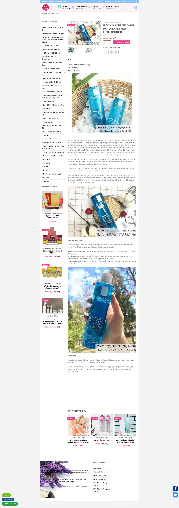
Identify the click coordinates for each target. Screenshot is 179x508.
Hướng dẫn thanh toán (100, 479)
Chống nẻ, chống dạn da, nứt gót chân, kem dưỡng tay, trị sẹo (52, 96)
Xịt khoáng (46, 181)
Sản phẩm (51, 13)
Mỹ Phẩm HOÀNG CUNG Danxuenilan (49, 58)
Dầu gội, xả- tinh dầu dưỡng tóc (52, 92)
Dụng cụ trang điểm (49, 101)
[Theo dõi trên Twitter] (136, 1)
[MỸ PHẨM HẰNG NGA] (48, 7)
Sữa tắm (45, 167)
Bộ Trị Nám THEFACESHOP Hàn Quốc (52, 64)
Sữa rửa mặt (47, 163)
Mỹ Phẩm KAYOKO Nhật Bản (51, 53)
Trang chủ (44, 13)
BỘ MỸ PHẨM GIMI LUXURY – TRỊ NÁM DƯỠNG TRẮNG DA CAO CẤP (52, 322)
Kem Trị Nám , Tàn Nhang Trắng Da (53, 34)
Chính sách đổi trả (98, 468)
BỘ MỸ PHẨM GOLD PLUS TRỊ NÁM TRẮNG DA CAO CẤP (52, 287)
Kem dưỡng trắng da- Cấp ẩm (52, 82)
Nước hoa (46, 135)
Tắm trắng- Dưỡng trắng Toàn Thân (53, 156)
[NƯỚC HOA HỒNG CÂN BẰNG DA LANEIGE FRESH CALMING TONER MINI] (78, 425)
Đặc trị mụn (46, 109)
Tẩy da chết (46, 170)
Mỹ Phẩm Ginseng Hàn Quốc (51, 49)
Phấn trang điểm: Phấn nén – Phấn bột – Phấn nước (53, 147)
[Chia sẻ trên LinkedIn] (118, 52)
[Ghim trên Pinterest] (115, 52)
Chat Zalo (6, 495)
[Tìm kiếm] (135, 7)
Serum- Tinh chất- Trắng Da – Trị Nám (52, 87)
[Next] (97, 33)
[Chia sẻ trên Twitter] (108, 52)
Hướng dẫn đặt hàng (99, 476)
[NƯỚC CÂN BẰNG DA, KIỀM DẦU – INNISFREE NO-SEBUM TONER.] (125, 425)
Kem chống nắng (48, 122)
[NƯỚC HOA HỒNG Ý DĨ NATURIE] (102, 425)
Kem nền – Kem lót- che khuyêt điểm (52, 127)
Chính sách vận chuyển (100, 472)
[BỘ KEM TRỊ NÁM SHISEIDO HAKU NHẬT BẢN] (52, 236)
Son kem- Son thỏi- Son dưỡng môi (53, 152)
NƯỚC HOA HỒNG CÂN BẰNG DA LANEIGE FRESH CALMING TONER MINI (78, 441)
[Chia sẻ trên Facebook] (105, 52)
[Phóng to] (70, 43)
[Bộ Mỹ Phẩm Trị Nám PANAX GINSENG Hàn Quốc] (52, 201)
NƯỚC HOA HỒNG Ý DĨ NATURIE (102, 440)
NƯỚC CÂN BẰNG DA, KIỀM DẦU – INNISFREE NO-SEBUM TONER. (125, 441)
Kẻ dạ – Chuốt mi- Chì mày (51, 118)
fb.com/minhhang (66, 8)
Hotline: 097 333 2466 (10, 504)
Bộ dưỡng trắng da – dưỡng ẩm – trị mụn (53, 74)
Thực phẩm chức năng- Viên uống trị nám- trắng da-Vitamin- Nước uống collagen (53, 39)
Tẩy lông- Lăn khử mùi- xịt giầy (52, 174)
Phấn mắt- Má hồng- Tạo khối (52, 142)
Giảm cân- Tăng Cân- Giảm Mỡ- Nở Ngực (53, 113)
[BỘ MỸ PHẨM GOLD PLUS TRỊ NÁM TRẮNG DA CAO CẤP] (52, 271)
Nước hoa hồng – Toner (50, 139)
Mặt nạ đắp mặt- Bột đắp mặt (52, 132)
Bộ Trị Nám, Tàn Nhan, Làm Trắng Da (52, 29)
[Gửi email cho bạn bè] (111, 52)
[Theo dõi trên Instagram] (134, 1)
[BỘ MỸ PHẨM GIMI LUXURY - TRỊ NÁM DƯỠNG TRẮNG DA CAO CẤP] (52, 306)
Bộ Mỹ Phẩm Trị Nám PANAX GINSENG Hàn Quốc (52, 217)
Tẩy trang (46, 178)
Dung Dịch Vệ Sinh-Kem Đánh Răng (53, 105)
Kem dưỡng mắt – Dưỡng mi (51, 78)
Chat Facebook (8, 499)
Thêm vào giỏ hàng (122, 42)
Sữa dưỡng (46, 159)
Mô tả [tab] (69, 59)
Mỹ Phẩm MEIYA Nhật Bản (51, 69)
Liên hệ (57, 13)
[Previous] (70, 33)
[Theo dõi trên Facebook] (133, 1)
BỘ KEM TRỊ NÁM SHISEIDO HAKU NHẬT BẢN (52, 252)
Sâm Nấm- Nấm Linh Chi (50, 46)
